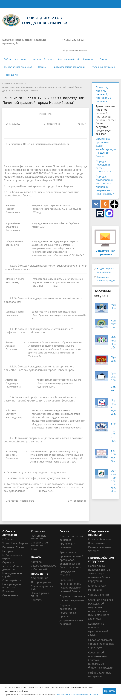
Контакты (8, 591)
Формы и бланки (98, 594)
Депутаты (49, 59)
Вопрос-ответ (96, 543)
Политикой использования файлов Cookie (77, 694)
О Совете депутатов (15, 59)
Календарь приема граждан (100, 549)
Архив (34, 549)
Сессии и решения (12, 83)
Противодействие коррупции (69, 66)
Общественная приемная (18, 66)
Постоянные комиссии (38, 537)
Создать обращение (100, 539)
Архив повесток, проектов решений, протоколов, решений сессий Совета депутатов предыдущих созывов (106, 120)
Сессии (103, 59)
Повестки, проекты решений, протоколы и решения (104, 94)
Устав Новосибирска (15, 543)
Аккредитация (39, 578)
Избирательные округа (12, 557)
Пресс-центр (11, 74)
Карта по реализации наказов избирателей (43, 565)
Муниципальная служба (12, 575)
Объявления (10, 595)
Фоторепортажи (41, 582)
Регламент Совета (13, 547)
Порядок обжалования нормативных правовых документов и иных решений (105, 185)
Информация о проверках (11, 586)
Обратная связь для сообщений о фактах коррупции (101, 643)
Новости (36, 59)
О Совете (7, 539)
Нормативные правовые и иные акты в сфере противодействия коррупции (99, 573)
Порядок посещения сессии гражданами (103, 166)
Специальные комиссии (39, 544)
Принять (109, 691)
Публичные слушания (103, 66)
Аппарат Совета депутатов (12, 568)
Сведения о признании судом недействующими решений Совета (106, 147)
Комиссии (88, 59)
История (7, 551)
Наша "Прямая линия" (40, 594)
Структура (8, 562)
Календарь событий (68, 59)
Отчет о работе (11, 580)
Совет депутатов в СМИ (42, 587)
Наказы (42, 66)
